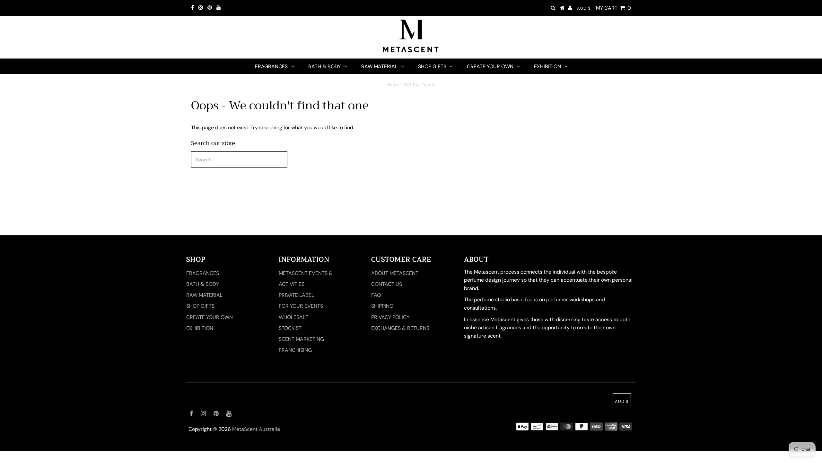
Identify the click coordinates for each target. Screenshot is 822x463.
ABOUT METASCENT (394, 273)
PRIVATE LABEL (296, 295)
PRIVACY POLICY (390, 317)
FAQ (376, 295)
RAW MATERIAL (379, 66)
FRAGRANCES (271, 66)
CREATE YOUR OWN (490, 66)
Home (393, 84)
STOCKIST (290, 328)
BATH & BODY (324, 66)
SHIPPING (382, 306)
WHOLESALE (293, 317)
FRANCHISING (295, 350)
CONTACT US (386, 284)
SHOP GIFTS (432, 66)
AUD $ (584, 8)
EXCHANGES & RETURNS (400, 328)
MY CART (613, 8)
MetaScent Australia (256, 429)
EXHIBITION (547, 66)
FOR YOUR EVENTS (301, 306)
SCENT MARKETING (301, 339)
